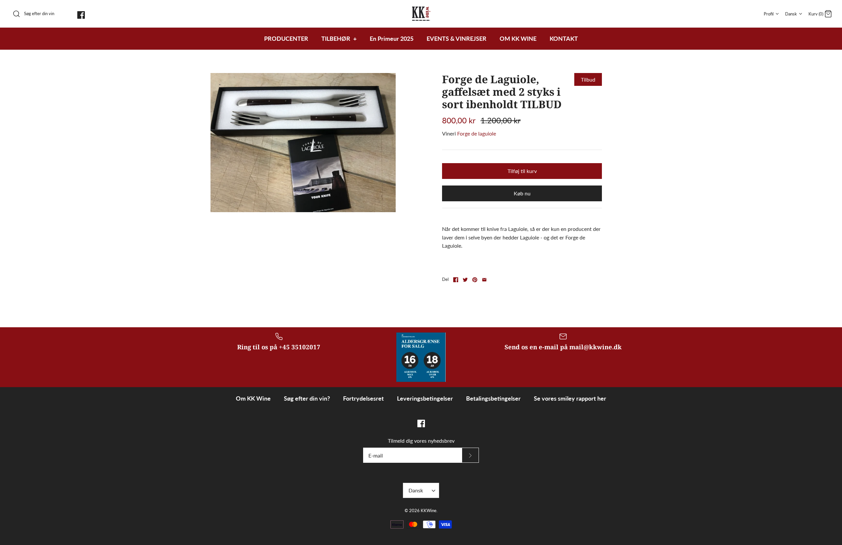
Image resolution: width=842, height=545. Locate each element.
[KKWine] (421, 14)
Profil (769, 13)
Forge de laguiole (476, 133)
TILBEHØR (339, 38)
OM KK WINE (518, 38)
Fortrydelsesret (363, 398)
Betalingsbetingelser (493, 398)
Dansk (791, 13)
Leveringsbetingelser (425, 398)
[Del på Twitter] (465, 279)
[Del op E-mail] (484, 279)
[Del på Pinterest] (474, 279)
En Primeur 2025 (391, 38)
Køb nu (522, 193)
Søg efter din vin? (307, 398)
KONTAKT (564, 38)
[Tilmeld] (470, 455)
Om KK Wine (253, 398)
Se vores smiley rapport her (570, 398)
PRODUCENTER (286, 38)
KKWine (428, 510)
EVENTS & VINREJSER (456, 38)
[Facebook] (81, 15)
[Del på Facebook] (455, 279)
